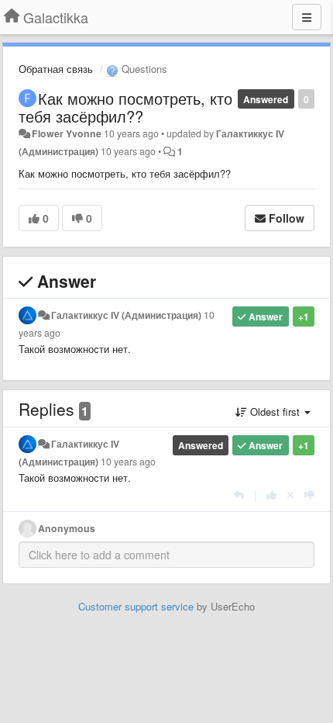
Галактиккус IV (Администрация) (126, 315)
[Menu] (306, 17)
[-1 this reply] (309, 494)
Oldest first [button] (275, 411)
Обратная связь (56, 68)
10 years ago (128, 462)
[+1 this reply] (271, 494)
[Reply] (239, 494)
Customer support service (136, 606)
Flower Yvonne (66, 133)
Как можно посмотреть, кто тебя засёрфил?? (125, 107)
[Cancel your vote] (290, 494)
